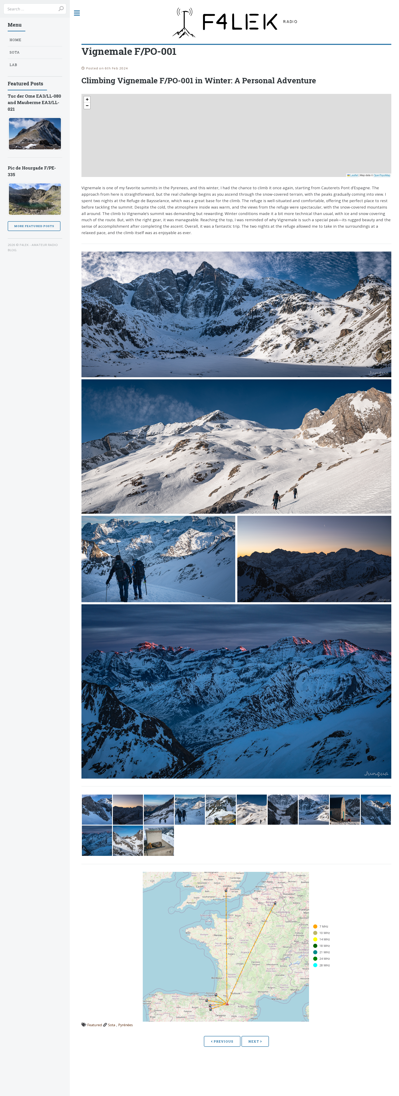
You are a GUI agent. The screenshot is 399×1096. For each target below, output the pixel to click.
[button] (87, 99)
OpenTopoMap (382, 175)
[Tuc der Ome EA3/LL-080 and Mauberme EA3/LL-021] (35, 134)
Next (254, 1041)
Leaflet (354, 175)
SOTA (15, 52)
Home (16, 39)
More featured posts (34, 226)
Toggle (76, 13)
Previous (223, 1041)
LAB (13, 64)
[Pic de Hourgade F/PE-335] (35, 199)
